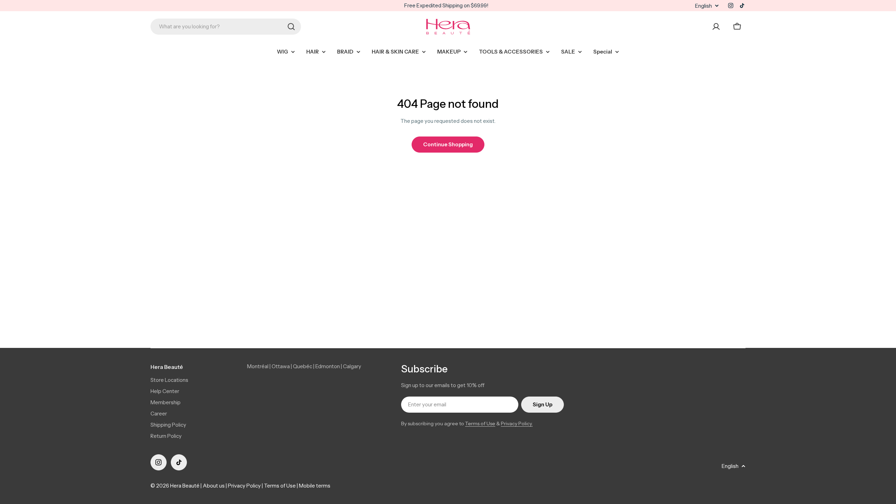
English (703, 5)
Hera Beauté (185, 485)
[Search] (291, 26)
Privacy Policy (244, 485)
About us (214, 485)
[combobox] (225, 27)
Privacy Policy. (517, 423)
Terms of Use (480, 423)
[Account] (716, 26)
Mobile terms (314, 485)
